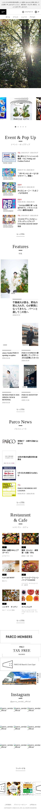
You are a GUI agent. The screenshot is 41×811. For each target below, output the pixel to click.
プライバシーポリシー (20, 804)
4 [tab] (23, 126)
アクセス (32, 17)
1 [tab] (15, 126)
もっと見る (20, 234)
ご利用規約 (8, 804)
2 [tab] (18, 126)
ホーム (8, 17)
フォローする (20, 768)
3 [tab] (20, 126)
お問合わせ (33, 804)
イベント (15, 17)
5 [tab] (25, 126)
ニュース (24, 17)
